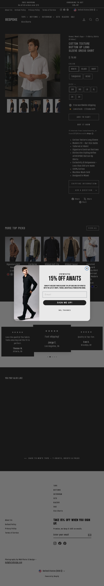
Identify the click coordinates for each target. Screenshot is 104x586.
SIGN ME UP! (64, 303)
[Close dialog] (87, 268)
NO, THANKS (65, 310)
